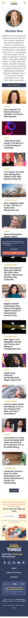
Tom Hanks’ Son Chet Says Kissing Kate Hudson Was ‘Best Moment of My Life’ (14, 175)
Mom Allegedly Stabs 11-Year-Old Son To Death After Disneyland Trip (14, 206)
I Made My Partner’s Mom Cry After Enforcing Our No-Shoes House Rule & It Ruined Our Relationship (14, 477)
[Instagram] (14, 563)
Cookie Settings (14, 249)
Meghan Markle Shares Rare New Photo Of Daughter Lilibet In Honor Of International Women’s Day (13, 309)
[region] (14, 247)
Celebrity (6, 106)
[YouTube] (19, 563)
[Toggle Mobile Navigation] (3, 3)
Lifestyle (6, 137)
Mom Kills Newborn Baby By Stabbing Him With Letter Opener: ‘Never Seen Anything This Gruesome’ (13, 274)
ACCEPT (14, 252)
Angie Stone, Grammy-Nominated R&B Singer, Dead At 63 (12, 376)
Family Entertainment (9, 468)
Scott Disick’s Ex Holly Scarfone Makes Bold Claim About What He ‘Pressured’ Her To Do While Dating (14, 442)
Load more (14, 490)
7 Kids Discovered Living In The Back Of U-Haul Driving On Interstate (13, 144)
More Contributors (14, 85)
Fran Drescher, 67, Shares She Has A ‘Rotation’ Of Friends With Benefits (13, 113)
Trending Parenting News (10, 200)
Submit (22, 516)
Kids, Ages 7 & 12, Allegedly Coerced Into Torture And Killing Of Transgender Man (12, 344)
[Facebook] (5, 563)
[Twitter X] (9, 563)
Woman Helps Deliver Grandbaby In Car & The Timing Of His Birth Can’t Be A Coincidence (14, 409)
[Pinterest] (23, 563)
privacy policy (15, 522)
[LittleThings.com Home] (14, 3)
